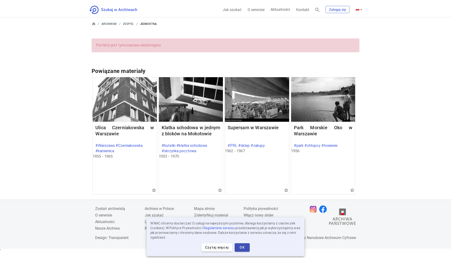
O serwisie (256, 10)
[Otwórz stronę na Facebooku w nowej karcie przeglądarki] (324, 209)
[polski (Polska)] (359, 9)
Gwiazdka (154, 190)
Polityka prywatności (261, 208)
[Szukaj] (317, 10)
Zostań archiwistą (110, 208)
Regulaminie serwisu (219, 228)
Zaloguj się (337, 9)
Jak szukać (232, 10)
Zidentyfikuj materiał (211, 215)
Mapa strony (204, 208)
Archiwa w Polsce (159, 208)
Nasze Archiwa (107, 228)
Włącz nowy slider (258, 215)
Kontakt (302, 10)
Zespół (128, 24)
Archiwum (109, 24)
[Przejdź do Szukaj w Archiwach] (117, 9)
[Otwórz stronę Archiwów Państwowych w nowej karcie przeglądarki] (342, 217)
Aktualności (280, 9)
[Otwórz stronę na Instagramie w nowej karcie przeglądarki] (314, 209)
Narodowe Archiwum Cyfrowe (331, 237)
